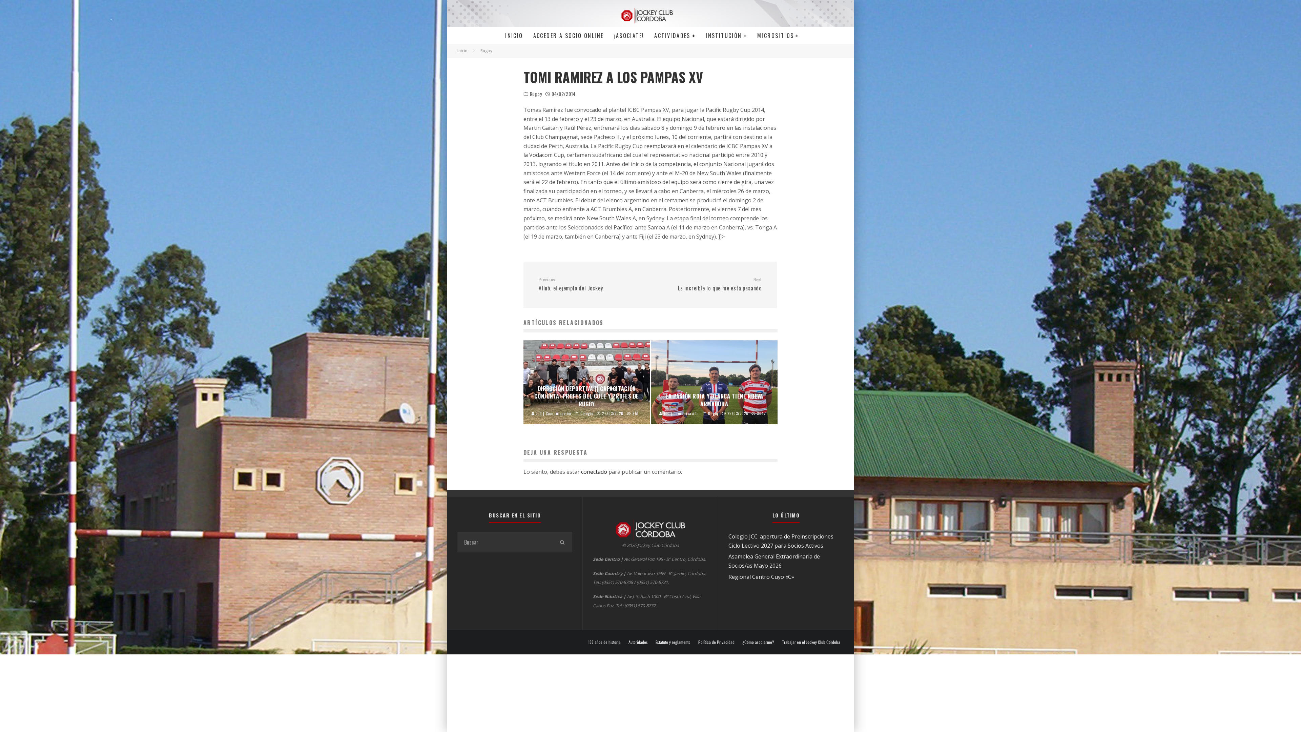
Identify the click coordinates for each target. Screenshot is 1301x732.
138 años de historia (604, 642)
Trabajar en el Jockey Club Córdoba (811, 642)
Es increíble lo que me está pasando (720, 284)
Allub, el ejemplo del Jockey (571, 284)
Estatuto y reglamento (673, 642)
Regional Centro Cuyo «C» (761, 577)
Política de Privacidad (716, 642)
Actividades (672, 36)
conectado (594, 471)
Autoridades (638, 642)
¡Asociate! (629, 36)
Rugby (536, 94)
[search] (562, 542)
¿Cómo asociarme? (758, 642)
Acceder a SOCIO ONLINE (568, 36)
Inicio (514, 36)
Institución (724, 36)
